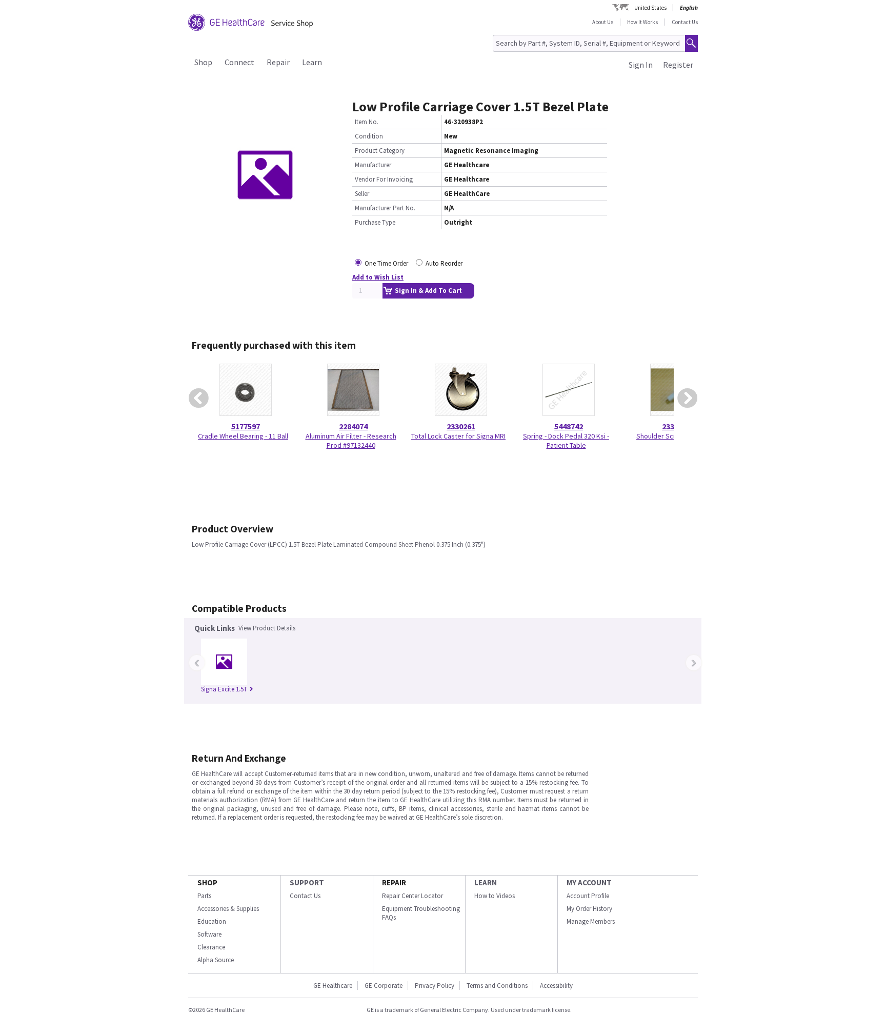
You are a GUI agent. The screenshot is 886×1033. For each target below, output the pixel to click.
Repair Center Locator (412, 895)
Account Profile (588, 895)
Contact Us (685, 22)
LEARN (485, 882)
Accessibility (556, 985)
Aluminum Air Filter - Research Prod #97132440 (351, 440)
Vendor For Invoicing (384, 179)
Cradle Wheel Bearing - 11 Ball (243, 436)
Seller (362, 193)
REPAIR (394, 882)
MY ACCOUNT (589, 882)
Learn (312, 62)
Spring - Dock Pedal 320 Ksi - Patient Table (566, 440)
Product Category (380, 150)
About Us (602, 22)
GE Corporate (383, 985)
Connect (239, 62)
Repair (278, 62)
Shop (203, 62)
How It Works (642, 22)
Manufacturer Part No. (385, 208)
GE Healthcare (332, 985)
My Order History (589, 908)
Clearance (211, 947)
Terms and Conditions (497, 985)
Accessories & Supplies (228, 908)
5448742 (568, 426)
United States (650, 7)
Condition (369, 136)
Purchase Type (375, 222)
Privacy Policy (434, 985)
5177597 (245, 426)
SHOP (207, 882)
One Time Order (386, 263)
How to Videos (494, 895)
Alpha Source (215, 960)
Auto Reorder (444, 263)
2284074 (353, 426)
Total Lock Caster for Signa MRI (458, 436)
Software (209, 934)
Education (211, 921)
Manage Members (591, 921)
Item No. (366, 121)
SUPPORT (307, 882)
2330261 (461, 426)
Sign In (641, 64)
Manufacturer (373, 165)
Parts (204, 895)
